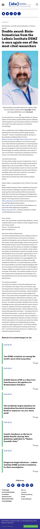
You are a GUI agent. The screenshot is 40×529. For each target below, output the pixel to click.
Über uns (23, 490)
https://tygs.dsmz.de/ (8, 201)
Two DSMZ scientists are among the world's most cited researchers (19, 357)
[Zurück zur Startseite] (20, 4)
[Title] (11, 13)
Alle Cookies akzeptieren (30, 526)
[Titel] (3, 13)
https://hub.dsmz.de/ (9, 210)
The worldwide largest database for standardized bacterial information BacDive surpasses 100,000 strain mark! (19, 409)
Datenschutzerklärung (26, 494)
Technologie (5, 490)
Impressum (24, 492)
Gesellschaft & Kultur (8, 492)
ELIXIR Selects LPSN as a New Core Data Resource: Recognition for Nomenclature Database (19, 382)
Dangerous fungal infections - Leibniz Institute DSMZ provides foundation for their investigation (20, 465)
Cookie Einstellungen (26, 499)
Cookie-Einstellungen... (7, 526)
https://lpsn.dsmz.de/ (9, 205)
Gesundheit (5, 494)
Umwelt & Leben (6, 497)
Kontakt (23, 496)
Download (29, 112)
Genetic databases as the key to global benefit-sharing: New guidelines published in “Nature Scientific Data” (18, 438)
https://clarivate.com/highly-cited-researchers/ (17, 139)
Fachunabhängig (6, 501)
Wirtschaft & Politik (7, 499)
